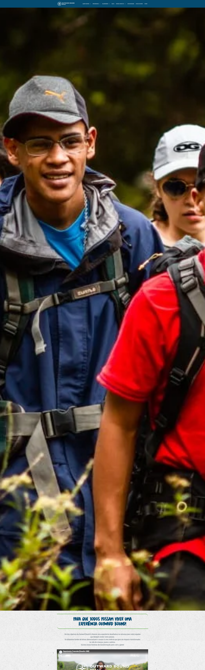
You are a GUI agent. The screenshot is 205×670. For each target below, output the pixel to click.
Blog (113, 3)
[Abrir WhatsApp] (201, 666)
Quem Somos (86, 3)
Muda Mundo (139, 3)
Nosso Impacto (120, 3)
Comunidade (130, 3)
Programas (96, 3)
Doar (146, 3)
